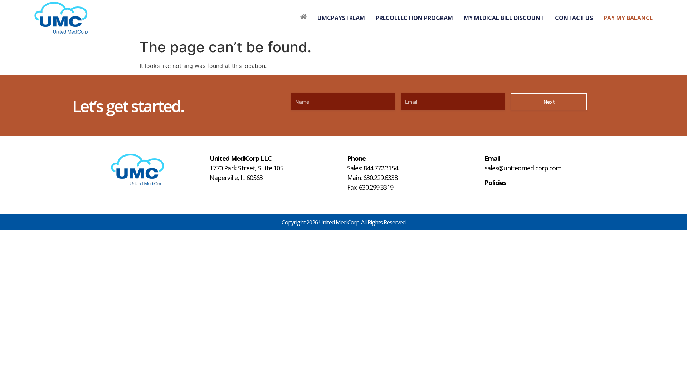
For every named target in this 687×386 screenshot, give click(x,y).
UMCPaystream (341, 18)
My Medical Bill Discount (504, 18)
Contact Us (574, 18)
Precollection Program (414, 18)
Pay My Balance (628, 18)
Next (549, 102)
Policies (495, 182)
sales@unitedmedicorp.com (522, 168)
